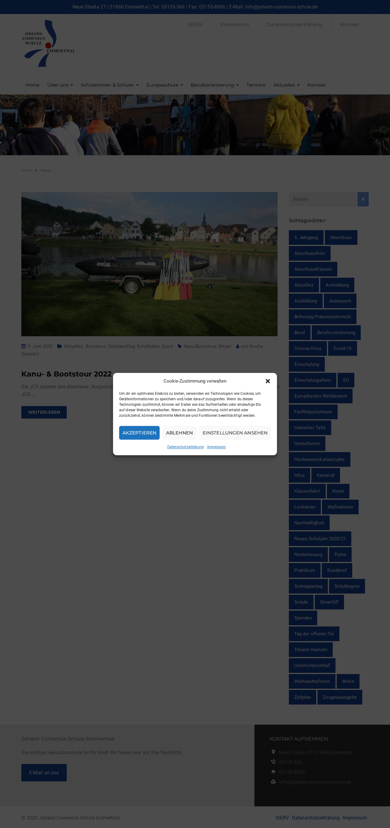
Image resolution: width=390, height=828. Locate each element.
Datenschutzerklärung (185, 447)
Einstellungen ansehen (235, 433)
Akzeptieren (139, 433)
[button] (268, 381)
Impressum (216, 447)
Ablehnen (179, 433)
